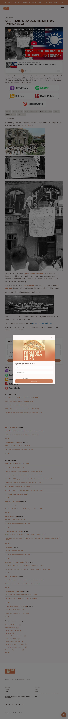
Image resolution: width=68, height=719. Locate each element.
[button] (52, 337)
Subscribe (34, 381)
